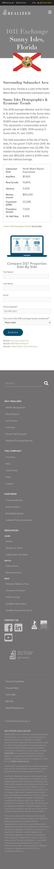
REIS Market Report (19, 343)
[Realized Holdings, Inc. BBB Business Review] (34, 624)
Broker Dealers (13, 507)
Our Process (11, 421)
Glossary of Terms (14, 548)
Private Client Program (16, 434)
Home (6, 226)
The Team (10, 457)
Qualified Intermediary (16, 604)
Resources (11, 530)
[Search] (46, 383)
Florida (27, 226)
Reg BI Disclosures (14, 708)
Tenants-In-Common (15, 590)
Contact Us (11, 620)
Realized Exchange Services (19, 440)
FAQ (8, 464)
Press (8, 477)
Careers (9, 483)
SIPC (12, 753)
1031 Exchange (16, 226)
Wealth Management (15, 407)
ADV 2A (9, 701)
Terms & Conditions (15, 681)
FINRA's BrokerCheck (20, 761)
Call (34, 3)
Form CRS (10, 694)
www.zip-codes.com (20, 340)
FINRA (7, 753)
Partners (10, 494)
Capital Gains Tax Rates (17, 554)
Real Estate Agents (14, 513)
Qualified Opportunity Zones (19, 610)
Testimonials (11, 470)
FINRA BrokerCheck (21, 3)
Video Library (12, 566)
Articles (9, 541)
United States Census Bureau (24, 346)
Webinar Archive (13, 572)
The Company (13, 451)
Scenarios (10, 427)
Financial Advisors (14, 500)
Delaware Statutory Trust (17, 584)
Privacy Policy (12, 688)
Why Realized (12, 401)
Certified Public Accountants (19, 520)
